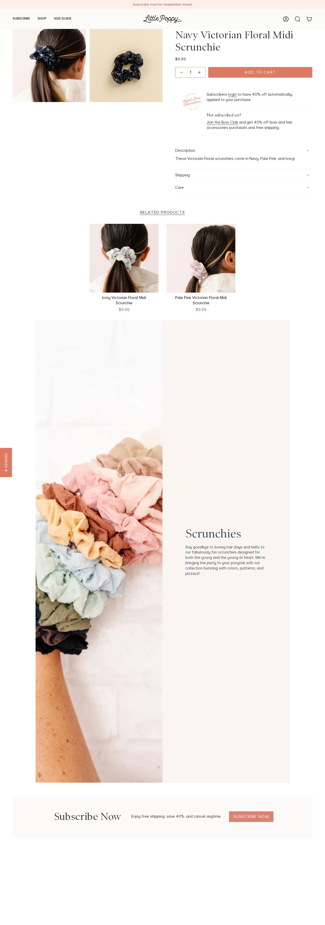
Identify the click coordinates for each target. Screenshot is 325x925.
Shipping (182, 175)
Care (179, 188)
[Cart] (309, 19)
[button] (6, 462)
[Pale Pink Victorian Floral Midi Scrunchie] (201, 258)
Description (185, 150)
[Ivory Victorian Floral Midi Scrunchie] (124, 258)
